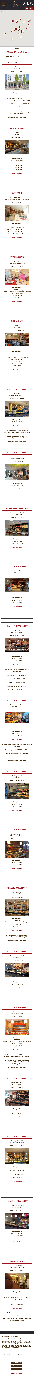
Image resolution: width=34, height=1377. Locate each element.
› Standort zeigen (17, 107)
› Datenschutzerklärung (16, 1373)
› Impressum (13, 1375)
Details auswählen (16, 1369)
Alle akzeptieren (17, 1362)
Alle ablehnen (16, 1366)
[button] (5, 34)
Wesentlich (6, 1354)
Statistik (20, 1354)
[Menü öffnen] (3, 3)
